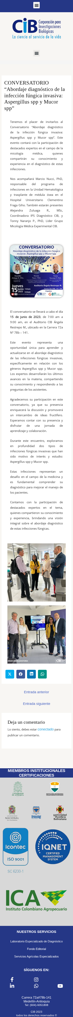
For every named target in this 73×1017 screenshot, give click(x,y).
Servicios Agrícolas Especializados (36, 956)
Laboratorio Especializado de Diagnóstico (36, 941)
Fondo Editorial (36, 949)
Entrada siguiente (36, 704)
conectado (46, 729)
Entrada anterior (36, 692)
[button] (36, 5)
